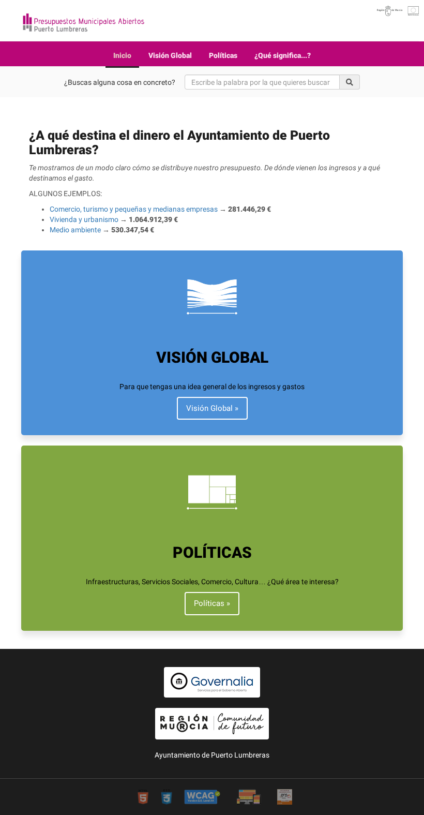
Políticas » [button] (212, 603)
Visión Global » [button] (212, 408)
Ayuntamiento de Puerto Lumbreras (212, 755)
